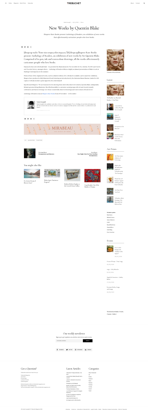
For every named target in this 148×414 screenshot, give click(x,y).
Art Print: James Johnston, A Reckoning (119, 158)
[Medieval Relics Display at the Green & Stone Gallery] (72, 175)
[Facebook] (22, 47)
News (82, 22)
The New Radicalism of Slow (72, 389)
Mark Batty (109, 215)
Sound (90, 388)
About (132, 3)
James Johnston (110, 220)
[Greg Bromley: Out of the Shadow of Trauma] (92, 175)
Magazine (16, 3)
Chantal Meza (110, 227)
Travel (90, 390)
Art (6, 3)
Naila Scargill (67, 22)
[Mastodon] (25, 47)
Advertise (68, 409)
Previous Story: (46, 153)
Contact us (73, 409)
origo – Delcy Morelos (113, 269)
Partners (90, 382)
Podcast (90, 384)
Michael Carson (110, 217)
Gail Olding (109, 229)
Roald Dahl (39, 140)
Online (10, 3)
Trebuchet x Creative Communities (109, 409)
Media (99, 409)
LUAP (108, 222)
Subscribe (30, 3)
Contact (138, 3)
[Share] (31, 47)
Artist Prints (23, 3)
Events (90, 376)
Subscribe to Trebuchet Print (83, 409)
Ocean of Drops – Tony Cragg (114, 261)
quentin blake (31, 140)
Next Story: (87, 154)
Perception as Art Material (72, 383)
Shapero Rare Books (48, 94)
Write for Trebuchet (122, 409)
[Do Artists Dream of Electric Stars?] (32, 173)
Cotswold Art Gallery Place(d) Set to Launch (119, 108)
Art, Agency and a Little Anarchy (73, 400)
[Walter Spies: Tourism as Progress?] (52, 173)
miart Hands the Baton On (72, 398)
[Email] (28, 47)
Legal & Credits (94, 409)
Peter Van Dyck (110, 232)
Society (90, 386)
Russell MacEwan (111, 225)
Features (90, 378)
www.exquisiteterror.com (43, 110)
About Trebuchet (92, 372)
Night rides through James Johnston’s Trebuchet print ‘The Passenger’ (119, 169)
